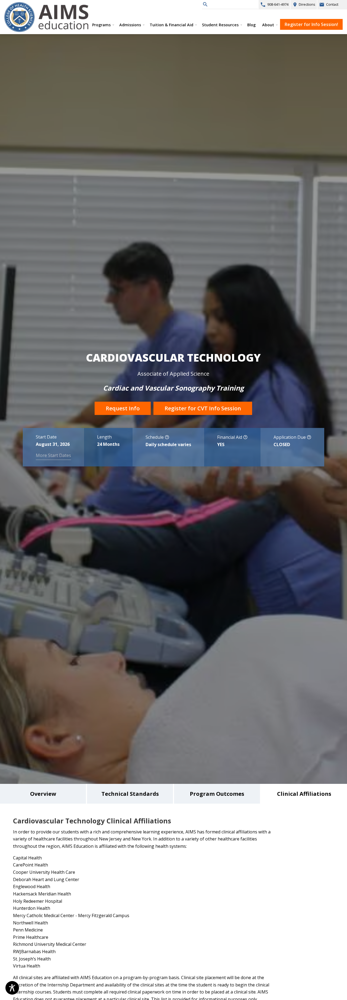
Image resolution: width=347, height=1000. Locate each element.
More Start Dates (53, 455)
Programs (101, 24)
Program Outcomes (217, 793)
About (268, 24)
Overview (43, 793)
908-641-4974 (277, 4)
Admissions (130, 24)
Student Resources (220, 24)
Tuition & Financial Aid (171, 24)
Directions (303, 3)
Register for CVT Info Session (203, 408)
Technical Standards (130, 793)
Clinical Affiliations (304, 793)
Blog (251, 24)
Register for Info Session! (309, 23)
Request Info (123, 408)
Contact (332, 4)
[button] (167, 437)
